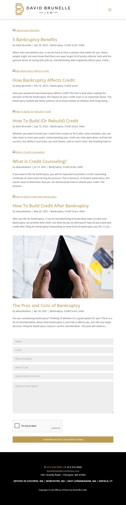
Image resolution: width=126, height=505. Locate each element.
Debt (81, 45)
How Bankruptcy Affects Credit (44, 80)
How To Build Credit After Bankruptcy (51, 206)
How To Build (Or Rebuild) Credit (45, 121)
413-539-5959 (54, 467)
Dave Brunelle (23, 45)
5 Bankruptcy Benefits (35, 39)
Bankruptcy (56, 45)
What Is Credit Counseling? (40, 161)
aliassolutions (23, 166)
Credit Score (71, 45)
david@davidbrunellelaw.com (63, 471)
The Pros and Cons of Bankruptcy (46, 305)
